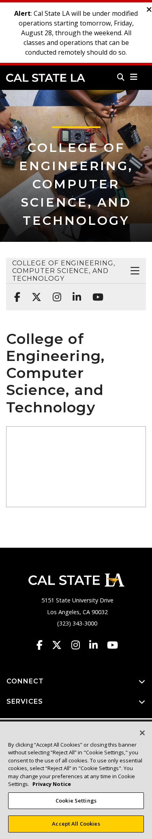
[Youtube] (95, 293)
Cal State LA (45, 78)
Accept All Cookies (76, 823)
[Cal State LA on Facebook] (43, 644)
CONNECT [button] (25, 681)
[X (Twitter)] (34, 293)
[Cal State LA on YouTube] (112, 644)
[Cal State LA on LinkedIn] (97, 644)
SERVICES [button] (24, 701)
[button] (134, 77)
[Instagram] (54, 293)
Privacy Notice (51, 784)
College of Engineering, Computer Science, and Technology (76, 184)
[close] (149, 9)
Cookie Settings (76, 800)
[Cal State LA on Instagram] (79, 644)
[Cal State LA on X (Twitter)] (60, 644)
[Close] (142, 733)
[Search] (120, 77)
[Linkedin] (74, 293)
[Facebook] (14, 293)
